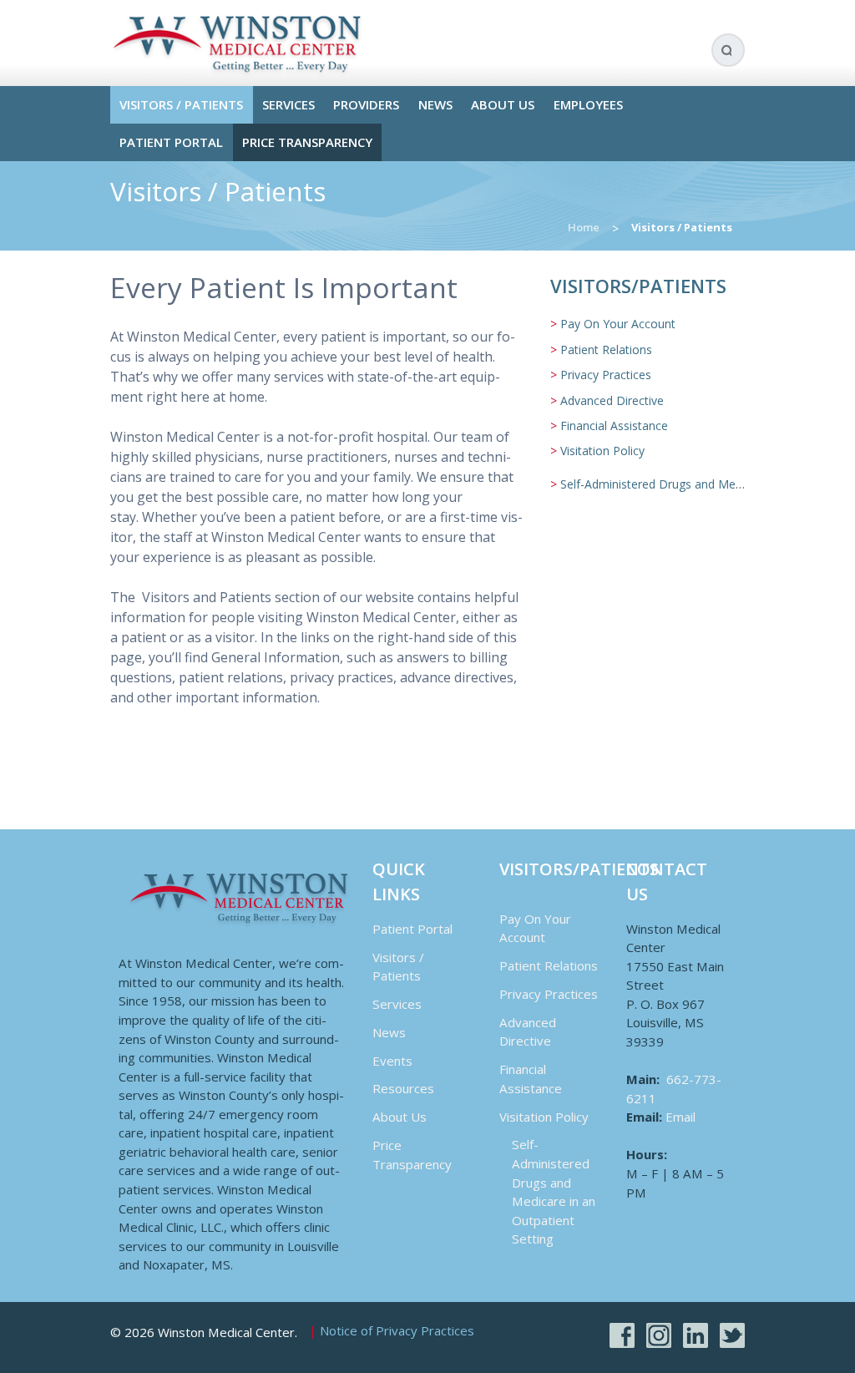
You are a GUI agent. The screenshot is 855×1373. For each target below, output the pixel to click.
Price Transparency (307, 142)
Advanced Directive (612, 400)
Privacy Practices (605, 375)
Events (392, 1060)
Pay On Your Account (617, 324)
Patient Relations (606, 349)
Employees (588, 104)
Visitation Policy (602, 451)
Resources (403, 1088)
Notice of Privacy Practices (397, 1331)
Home (584, 227)
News (435, 104)
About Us (502, 104)
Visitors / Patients (181, 104)
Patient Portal (171, 142)
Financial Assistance (614, 425)
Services (288, 104)
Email (680, 1116)
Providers (366, 104)
